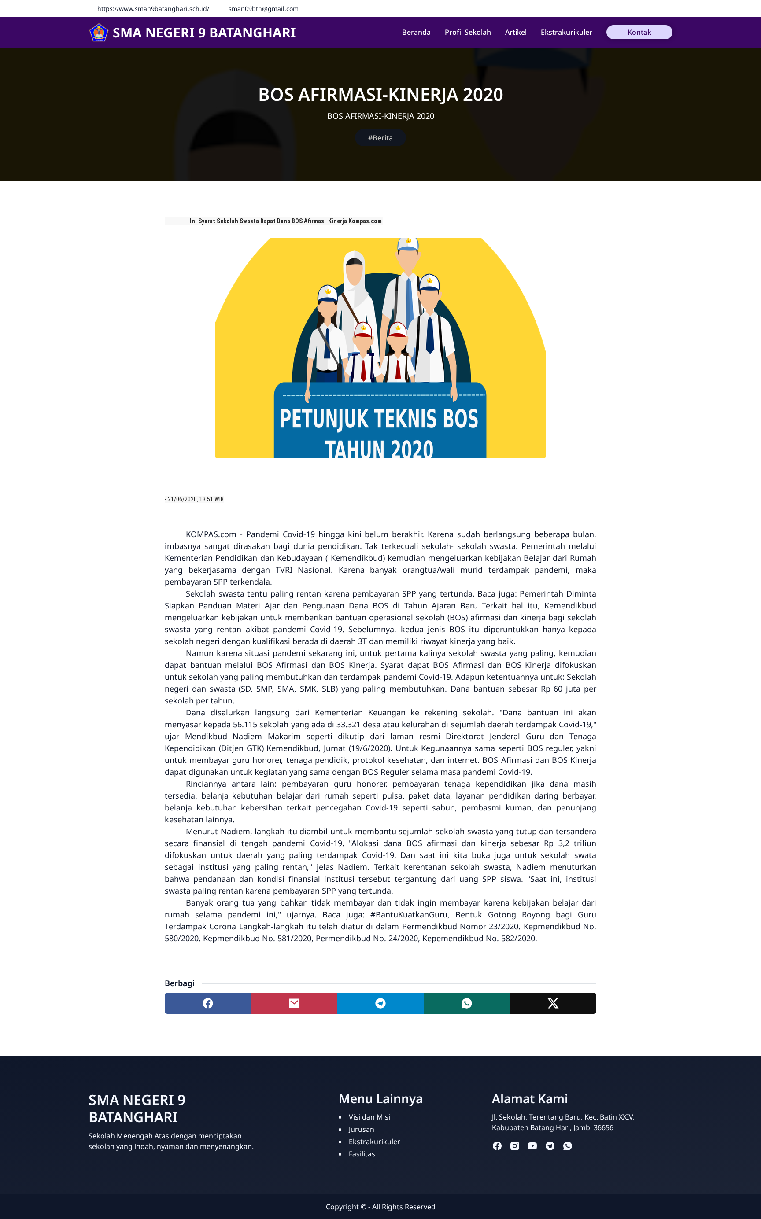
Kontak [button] (639, 32)
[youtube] (532, 1146)
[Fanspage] (641, 8)
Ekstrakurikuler (566, 32)
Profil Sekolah (468, 32)
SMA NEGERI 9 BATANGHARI (204, 32)
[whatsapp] (567, 1146)
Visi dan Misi (369, 1117)
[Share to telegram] (380, 1003)
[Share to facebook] (208, 1003)
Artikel (516, 32)
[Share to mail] (294, 1003)
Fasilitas (362, 1154)
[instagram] (515, 1146)
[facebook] (497, 1146)
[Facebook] (654, 8)
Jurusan (361, 1129)
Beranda (416, 32)
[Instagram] (667, 8)
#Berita (380, 138)
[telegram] (550, 1146)
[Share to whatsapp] (467, 1003)
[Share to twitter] (553, 1003)
